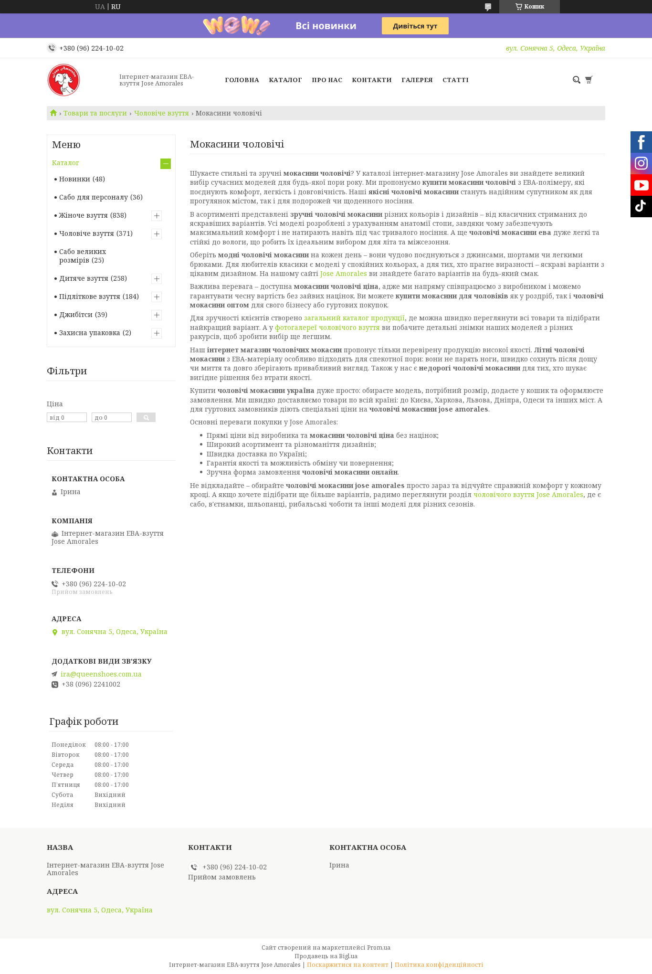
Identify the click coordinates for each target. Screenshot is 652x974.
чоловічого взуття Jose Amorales (528, 494)
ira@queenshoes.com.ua (101, 674)
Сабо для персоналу (93, 196)
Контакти (372, 79)
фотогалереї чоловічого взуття (327, 327)
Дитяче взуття (83, 278)
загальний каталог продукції (354, 317)
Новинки (74, 178)
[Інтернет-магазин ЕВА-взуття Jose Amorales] (80, 79)
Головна (242, 79)
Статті (455, 79)
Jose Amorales (343, 273)
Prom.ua (378, 947)
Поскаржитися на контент (348, 965)
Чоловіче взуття (161, 113)
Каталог (285, 79)
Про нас (327, 79)
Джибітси (76, 314)
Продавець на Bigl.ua (326, 956)
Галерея (417, 79)
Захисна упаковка (89, 332)
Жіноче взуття (83, 215)
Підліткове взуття (89, 296)
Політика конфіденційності (439, 965)
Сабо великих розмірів (82, 256)
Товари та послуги (95, 113)
